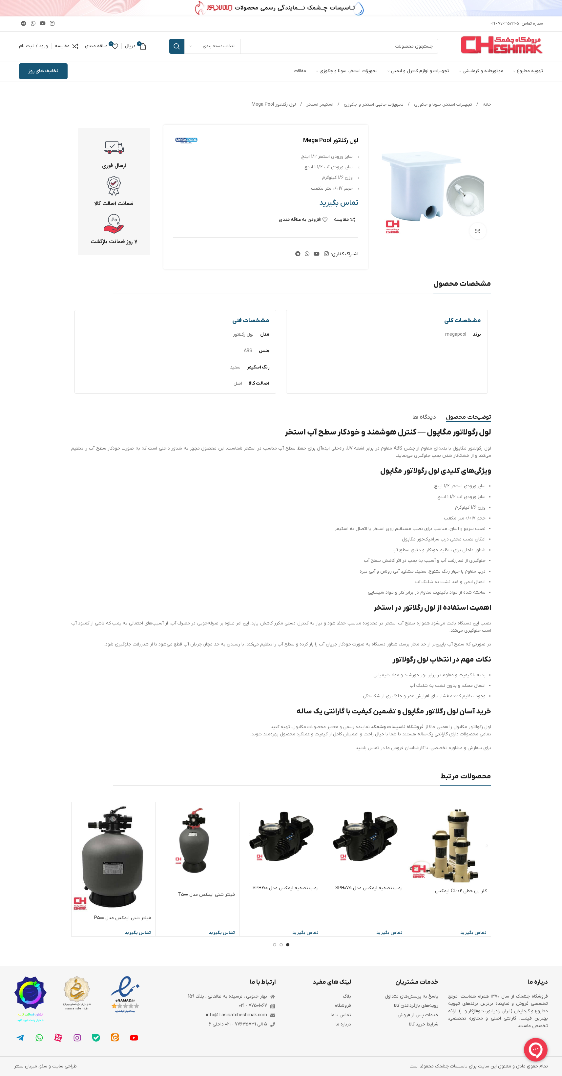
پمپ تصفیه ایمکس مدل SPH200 (286, 888)
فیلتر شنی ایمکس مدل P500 (122, 918)
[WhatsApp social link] (33, 23)
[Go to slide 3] (274, 944)
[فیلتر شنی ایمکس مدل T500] (197, 846)
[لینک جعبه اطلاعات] (114, 153)
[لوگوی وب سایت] (502, 46)
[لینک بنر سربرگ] (281, 8)
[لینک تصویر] (125, 994)
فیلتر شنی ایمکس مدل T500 (206, 895)
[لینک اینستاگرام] (52, 23)
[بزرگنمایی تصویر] (477, 231)
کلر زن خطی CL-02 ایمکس (461, 891)
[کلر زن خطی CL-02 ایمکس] (449, 844)
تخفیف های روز (43, 71)
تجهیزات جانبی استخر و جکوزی (373, 104)
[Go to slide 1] (287, 944)
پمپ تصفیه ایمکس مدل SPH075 (369, 888)
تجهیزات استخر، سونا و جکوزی (442, 104)
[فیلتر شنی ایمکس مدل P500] (114, 857)
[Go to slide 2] (281, 944)
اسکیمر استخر (319, 104)
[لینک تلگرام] (24, 23)
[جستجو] (176, 46)
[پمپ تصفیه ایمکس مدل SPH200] (281, 842)
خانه (486, 104)
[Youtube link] (42, 23)
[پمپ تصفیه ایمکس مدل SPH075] (365, 842)
